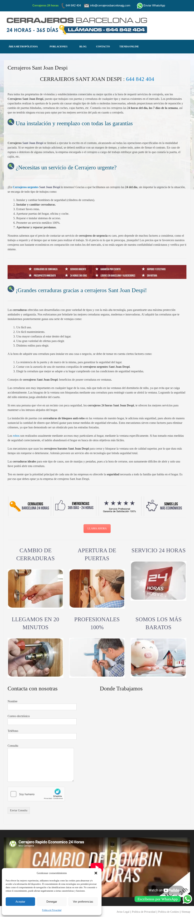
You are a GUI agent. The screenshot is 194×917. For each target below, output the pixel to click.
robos (16, 435)
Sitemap (185, 911)
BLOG (83, 46)
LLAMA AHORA (97, 528)
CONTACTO (103, 46)
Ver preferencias (83, 901)
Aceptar (20, 901)
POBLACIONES (58, 46)
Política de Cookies (168, 911)
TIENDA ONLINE (129, 46)
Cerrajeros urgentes (25, 187)
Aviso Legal (123, 911)
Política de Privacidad (51, 910)
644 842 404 (140, 79)
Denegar (51, 901)
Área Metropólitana (23, 46)
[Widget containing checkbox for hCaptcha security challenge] (36, 794)
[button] (96, 873)
